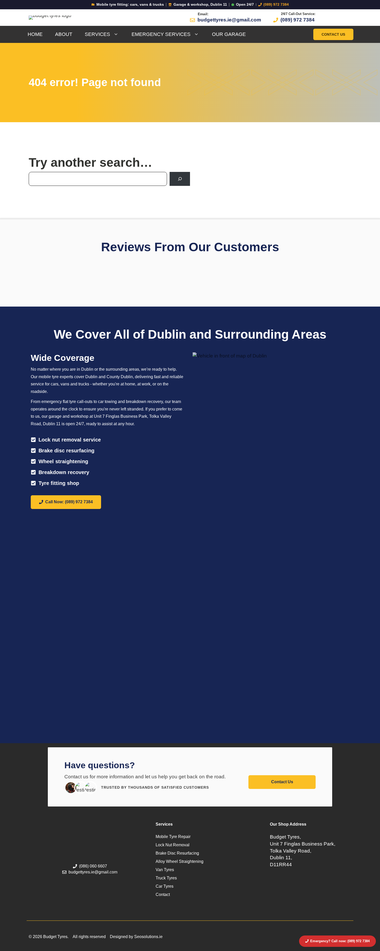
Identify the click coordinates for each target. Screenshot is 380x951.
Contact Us (333, 34)
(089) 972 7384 (276, 4)
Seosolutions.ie (148, 936)
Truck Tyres (166, 878)
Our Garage (229, 34)
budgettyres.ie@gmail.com (229, 19)
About (63, 34)
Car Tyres (164, 886)
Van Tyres (165, 870)
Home (35, 34)
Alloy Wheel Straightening (179, 861)
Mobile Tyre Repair (173, 836)
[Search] (180, 179)
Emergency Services (161, 34)
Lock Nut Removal (172, 845)
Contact (163, 894)
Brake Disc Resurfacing (177, 853)
